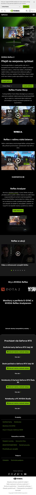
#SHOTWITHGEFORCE (10, 445)
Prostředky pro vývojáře (10, 449)
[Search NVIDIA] (5, 10)
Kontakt (18, 490)
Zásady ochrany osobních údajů (17, 482)
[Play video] (18, 115)
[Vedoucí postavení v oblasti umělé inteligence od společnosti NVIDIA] (15, 11)
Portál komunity (24, 445)
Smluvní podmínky (10, 486)
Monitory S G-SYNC (9, 426)
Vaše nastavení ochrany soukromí (17, 484)
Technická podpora (17, 460)
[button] (27, 11)
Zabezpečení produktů (24, 488)
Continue (26, 6)
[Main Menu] (2, 11)
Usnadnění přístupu (24, 486)
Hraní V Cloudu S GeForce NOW (13, 430)
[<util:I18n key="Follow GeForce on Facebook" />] (9, 474)
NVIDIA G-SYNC (13, 192)
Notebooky (17, 422)
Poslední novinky (8, 441)
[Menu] (34, 15)
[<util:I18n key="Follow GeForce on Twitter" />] (22, 474)
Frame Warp (6, 86)
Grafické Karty (7, 422)
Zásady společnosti (9, 488)
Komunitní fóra (21, 441)
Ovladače (6, 460)
